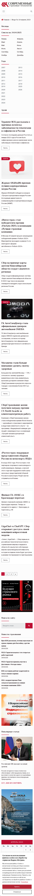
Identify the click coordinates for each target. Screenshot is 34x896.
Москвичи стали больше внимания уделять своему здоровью (15, 365)
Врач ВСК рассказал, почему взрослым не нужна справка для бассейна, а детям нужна (17, 643)
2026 (20, 90)
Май (2, 45)
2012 (3, 84)
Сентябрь (4, 52)
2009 (3, 74)
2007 (3, 67)
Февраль (20, 39)
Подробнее (24, 882)
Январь (4, 39)
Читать (5, 148)
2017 (20, 81)
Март (3, 42)
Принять (17, 886)
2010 (3, 77)
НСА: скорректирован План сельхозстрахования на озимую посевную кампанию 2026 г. (13, 682)
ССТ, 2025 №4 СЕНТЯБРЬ (11, 783)
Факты (5, 158)
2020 (3, 90)
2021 (3, 93)
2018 (20, 84)
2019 (3, 86)
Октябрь (20, 52)
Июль (3, 49)
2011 (3, 81)
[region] (17, 874)
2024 (3, 103)
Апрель (19, 42)
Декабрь (20, 55)
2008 (3, 71)
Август (19, 49)
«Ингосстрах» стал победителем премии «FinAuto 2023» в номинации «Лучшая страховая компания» (16, 226)
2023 (3, 99)
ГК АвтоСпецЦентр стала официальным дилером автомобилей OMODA (14, 326)
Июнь (19, 45)
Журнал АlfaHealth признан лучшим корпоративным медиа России (15, 186)
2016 (20, 77)
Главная (6, 20)
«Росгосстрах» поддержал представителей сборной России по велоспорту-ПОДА (16, 455)
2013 (20, 67)
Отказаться (17, 892)
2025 (20, 86)
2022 (3, 96)
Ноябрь (4, 55)
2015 (20, 74)
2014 (20, 71)
